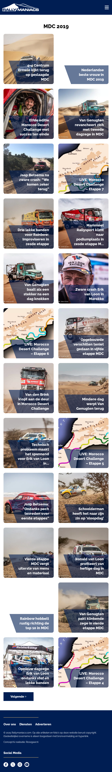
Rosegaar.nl (32, 742)
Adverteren (43, 724)
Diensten (25, 724)
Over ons (10, 724)
